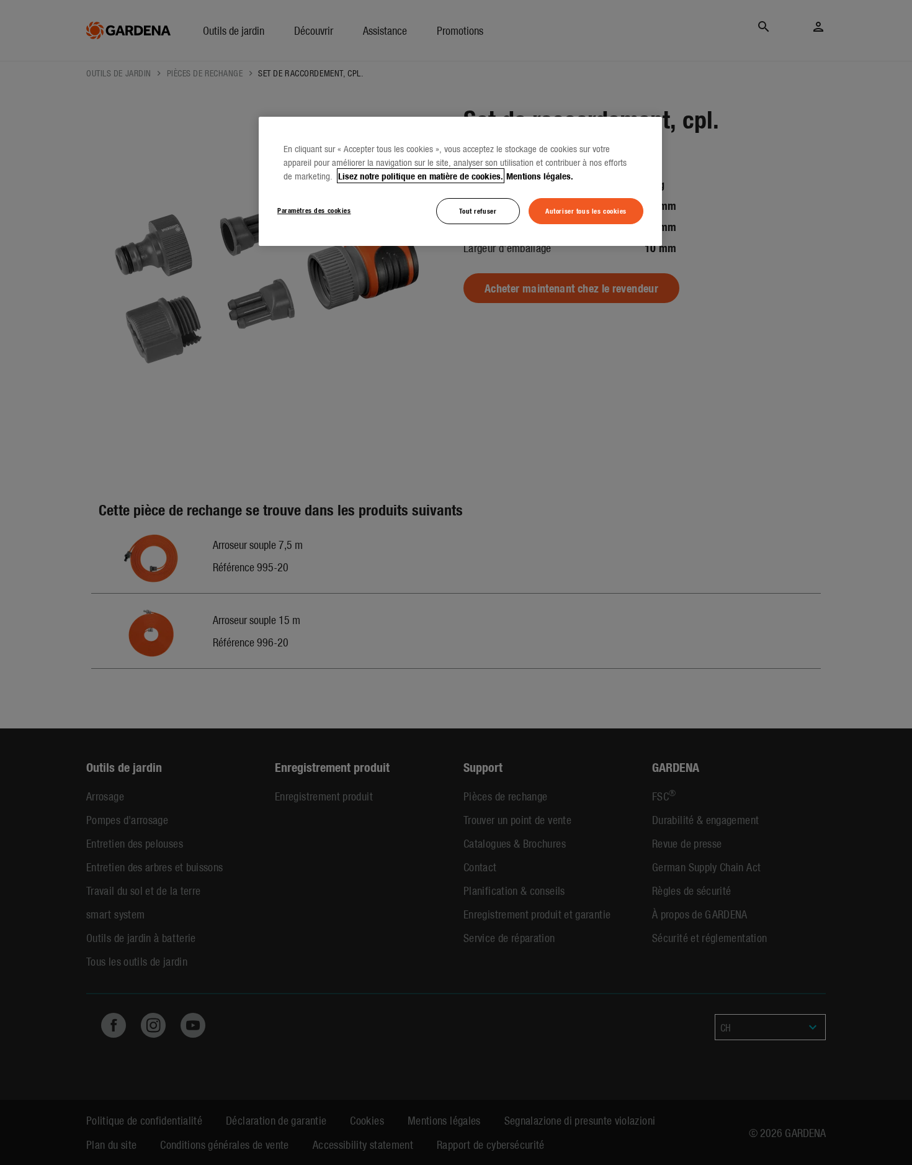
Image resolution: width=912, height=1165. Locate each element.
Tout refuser (477, 210)
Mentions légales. (539, 176)
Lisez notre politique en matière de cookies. (420, 176)
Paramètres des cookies (314, 210)
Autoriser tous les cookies (586, 210)
